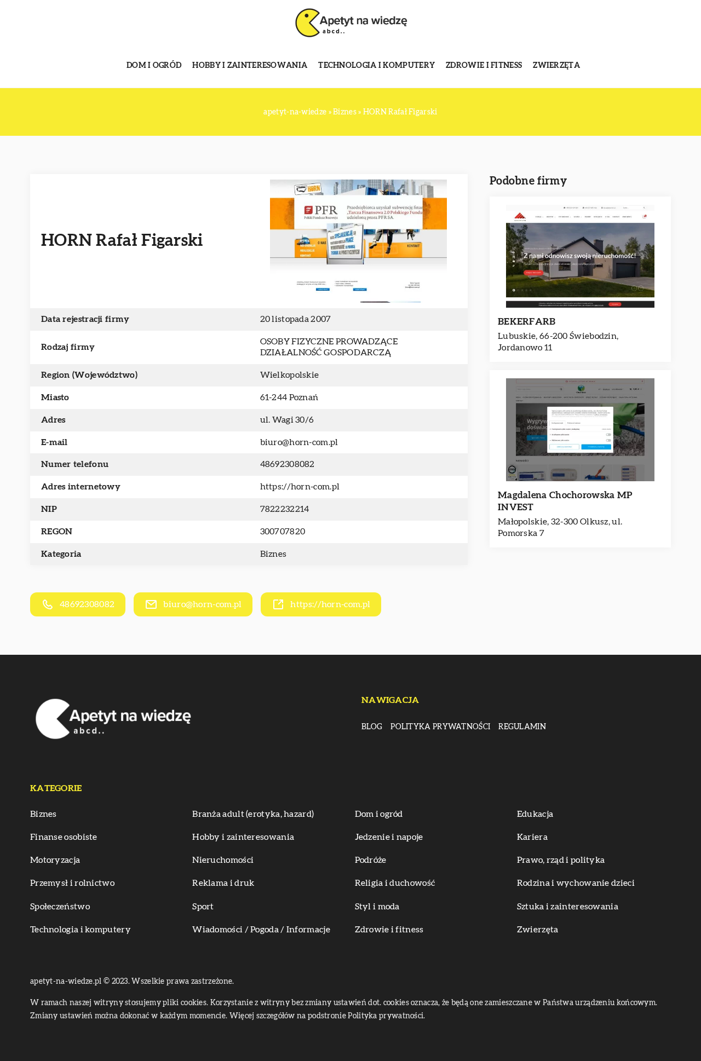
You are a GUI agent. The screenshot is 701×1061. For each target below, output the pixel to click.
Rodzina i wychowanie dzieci (576, 883)
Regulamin (522, 727)
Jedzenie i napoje (389, 837)
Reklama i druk (223, 883)
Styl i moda (377, 906)
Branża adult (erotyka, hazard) (253, 814)
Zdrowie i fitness (484, 66)
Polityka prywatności (440, 727)
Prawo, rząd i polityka (561, 860)
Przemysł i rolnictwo (72, 883)
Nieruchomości (223, 860)
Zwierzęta (556, 66)
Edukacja (535, 814)
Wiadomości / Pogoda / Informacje (261, 929)
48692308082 (287, 464)
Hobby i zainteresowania (249, 66)
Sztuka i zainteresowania (567, 906)
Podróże (371, 860)
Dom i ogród (154, 66)
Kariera (532, 837)
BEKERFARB (527, 321)
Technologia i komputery (376, 66)
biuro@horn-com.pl (299, 442)
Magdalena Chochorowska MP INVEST (565, 501)
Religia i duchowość (395, 883)
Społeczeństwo (60, 906)
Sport (203, 906)
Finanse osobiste (63, 837)
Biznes (273, 554)
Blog (371, 727)
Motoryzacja (55, 860)
